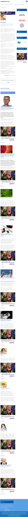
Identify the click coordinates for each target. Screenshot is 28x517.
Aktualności (2, 4)
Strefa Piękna (11, 4)
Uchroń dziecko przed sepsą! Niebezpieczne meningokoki (6, 320)
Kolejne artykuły (8, 497)
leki (4, 24)
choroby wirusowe (8, 23)
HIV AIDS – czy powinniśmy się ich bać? (8, 277)
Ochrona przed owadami (5, 388)
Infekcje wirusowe (4, 430)
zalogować (5, 89)
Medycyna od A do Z (7, 4)
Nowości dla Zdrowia (21, 4)
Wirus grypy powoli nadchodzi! (6, 197)
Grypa (2, 354)
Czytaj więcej (2, 142)
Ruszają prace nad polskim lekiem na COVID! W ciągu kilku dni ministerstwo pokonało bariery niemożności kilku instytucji (8, 155)
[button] (16, 42)
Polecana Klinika (16, 4)
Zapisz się (18, 34)
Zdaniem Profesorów (3, 7)
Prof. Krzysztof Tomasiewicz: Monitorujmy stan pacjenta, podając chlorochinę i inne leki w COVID (7, 108)
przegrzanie (7, 24)
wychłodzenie (11, 24)
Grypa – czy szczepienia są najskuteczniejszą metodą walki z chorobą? (7, 234)
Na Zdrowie (3, 23)
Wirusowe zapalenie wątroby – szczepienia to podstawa (6, 465)
